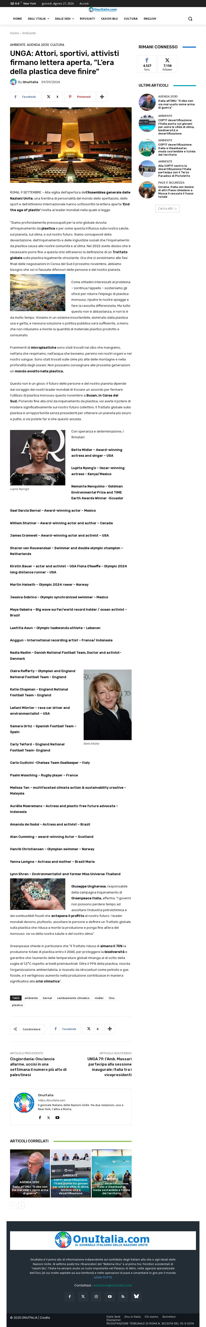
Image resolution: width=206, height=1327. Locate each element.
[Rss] (123, 1297)
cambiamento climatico (73, 998)
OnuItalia (30, 82)
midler (99, 998)
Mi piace (147, 59)
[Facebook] (40, 1116)
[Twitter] (83, 1297)
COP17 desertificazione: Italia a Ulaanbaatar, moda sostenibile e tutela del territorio (111, 1188)
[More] (102, 97)
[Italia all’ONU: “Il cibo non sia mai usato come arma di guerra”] (30, 1173)
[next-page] (21, 1206)
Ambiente (29, 33)
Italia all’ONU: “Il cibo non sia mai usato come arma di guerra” (30, 1190)
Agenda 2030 (38, 44)
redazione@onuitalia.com (112, 1285)
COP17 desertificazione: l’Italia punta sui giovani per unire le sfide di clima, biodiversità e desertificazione (71, 1186)
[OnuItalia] (14, 82)
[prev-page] (13, 1206)
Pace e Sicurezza (171, 182)
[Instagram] (96, 1297)
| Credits (44, 1317)
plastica (17, 1005)
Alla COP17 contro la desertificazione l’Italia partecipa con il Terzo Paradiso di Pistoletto (174, 171)
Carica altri (165, 208)
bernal (47, 998)
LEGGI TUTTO (103, 1277)
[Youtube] (57, 1116)
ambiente (31, 998)
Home (14, 33)
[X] (48, 1116)
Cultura (57, 44)
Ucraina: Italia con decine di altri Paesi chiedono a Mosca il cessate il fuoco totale (176, 192)
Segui (167, 59)
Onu (112, 998)
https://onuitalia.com (51, 1100)
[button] (190, 19)
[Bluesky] (136, 1297)
